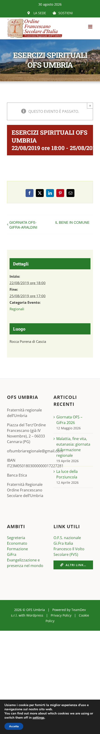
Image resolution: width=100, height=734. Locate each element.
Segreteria (16, 537)
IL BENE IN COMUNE (72, 222)
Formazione (17, 548)
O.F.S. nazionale (67, 537)
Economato (17, 543)
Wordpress (34, 615)
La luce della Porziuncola (67, 474)
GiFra (11, 554)
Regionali (17, 309)
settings (38, 718)
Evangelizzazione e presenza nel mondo (25, 562)
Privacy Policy (61, 615)
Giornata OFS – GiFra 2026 (69, 419)
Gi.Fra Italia (63, 543)
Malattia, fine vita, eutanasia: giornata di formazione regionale (73, 447)
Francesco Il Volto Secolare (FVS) (68, 551)
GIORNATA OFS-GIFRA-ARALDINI (23, 225)
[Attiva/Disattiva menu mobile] (90, 26)
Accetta (14, 726)
